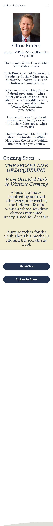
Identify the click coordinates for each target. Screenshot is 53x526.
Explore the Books (26, 279)
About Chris (26, 266)
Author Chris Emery (14, 5)
